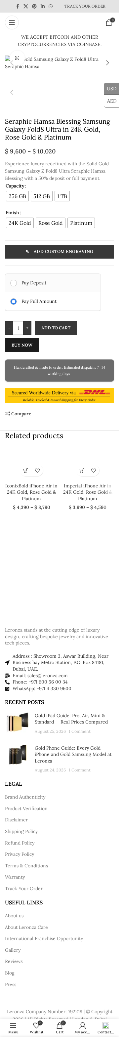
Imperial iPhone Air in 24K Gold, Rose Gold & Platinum (87, 492)
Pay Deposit (33, 282)
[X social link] (25, 6)
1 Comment (80, 731)
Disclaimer (16, 820)
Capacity (15, 186)
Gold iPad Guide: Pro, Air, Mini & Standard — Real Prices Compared (71, 719)
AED (110, 101)
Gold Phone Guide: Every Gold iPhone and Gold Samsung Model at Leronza (73, 754)
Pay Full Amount (39, 301)
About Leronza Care (26, 927)
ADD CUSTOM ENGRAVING (64, 251)
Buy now (22, 345)
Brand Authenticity (25, 797)
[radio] (17, 196)
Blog (10, 973)
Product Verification (26, 808)
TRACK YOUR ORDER (84, 6)
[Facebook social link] (17, 6)
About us (14, 916)
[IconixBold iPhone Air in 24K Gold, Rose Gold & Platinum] (31, 463)
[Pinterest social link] (34, 6)
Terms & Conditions (26, 866)
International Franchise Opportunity (44, 938)
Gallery (13, 950)
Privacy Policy (19, 854)
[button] (11, 62)
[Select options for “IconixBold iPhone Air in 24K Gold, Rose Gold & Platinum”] (25, 470)
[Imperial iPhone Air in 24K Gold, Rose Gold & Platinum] (87, 463)
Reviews (13, 961)
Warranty (15, 877)
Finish (12, 213)
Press (10, 984)
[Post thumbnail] (17, 724)
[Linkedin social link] (43, 6)
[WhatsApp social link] (51, 6)
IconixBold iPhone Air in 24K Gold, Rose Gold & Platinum (31, 492)
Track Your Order (24, 889)
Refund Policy (19, 843)
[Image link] (41, 607)
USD (110, 88)
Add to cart (55, 328)
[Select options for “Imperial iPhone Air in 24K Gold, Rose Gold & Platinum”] (82, 470)
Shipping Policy (21, 831)
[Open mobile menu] (12, 22)
